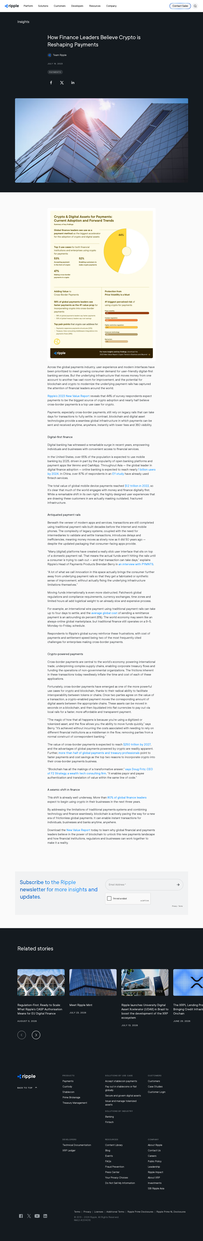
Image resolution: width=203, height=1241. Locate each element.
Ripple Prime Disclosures (140, 1212)
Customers (154, 1081)
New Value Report (78, 830)
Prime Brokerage (71, 1097)
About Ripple (155, 1145)
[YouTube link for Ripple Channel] (37, 1216)
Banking (109, 1116)
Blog (107, 1150)
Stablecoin (68, 1092)
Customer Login (156, 1092)
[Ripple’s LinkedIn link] (45, 1216)
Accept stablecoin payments (121, 1081)
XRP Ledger (69, 1150)
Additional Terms (115, 1212)
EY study (118, 474)
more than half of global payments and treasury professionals (99, 753)
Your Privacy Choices (116, 1177)
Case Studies (155, 1086)
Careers (152, 1155)
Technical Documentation (77, 1145)
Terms (77, 1212)
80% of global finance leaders (127, 797)
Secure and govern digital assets (123, 1095)
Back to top (24, 1088)
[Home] (12, 6)
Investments (155, 1183)
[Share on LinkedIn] (72, 82)
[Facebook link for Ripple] (20, 1216)
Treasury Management (75, 1102)
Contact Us (154, 1150)
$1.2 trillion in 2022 (137, 486)
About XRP (154, 1177)
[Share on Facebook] (51, 82)
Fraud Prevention (114, 1166)
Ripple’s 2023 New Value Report (68, 396)
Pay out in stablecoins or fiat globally (121, 1088)
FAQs (108, 1161)
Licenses (98, 1212)
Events (109, 1155)
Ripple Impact (155, 1172)
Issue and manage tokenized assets (120, 1103)
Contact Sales (180, 6)
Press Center (112, 1172)
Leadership (154, 1166)
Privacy (87, 1212)
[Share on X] (62, 82)
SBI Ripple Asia (156, 1188)
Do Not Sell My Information (120, 1183)
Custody (67, 1086)
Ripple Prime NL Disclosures (171, 1212)
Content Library (114, 1145)
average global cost (104, 613)
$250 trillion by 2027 (137, 744)
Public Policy (155, 1161)
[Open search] (195, 6)
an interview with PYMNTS (136, 564)
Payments (68, 1081)
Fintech (109, 1122)
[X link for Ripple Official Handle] (29, 1216)
